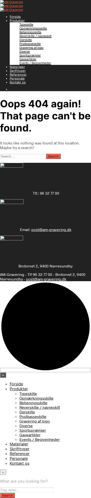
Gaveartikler (27, 59)
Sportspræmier (30, 55)
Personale (17, 78)
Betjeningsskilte (30, 32)
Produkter (17, 20)
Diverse (24, 51)
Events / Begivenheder (35, 63)
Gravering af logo (31, 47)
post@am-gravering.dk (51, 229)
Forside (15, 17)
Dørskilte (25, 40)
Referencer (18, 74)
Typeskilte (26, 24)
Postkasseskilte (30, 44)
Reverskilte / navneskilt (35, 36)
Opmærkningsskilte (33, 28)
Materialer (17, 67)
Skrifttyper (18, 71)
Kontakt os (18, 82)
